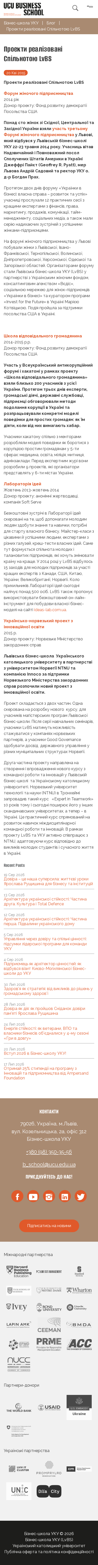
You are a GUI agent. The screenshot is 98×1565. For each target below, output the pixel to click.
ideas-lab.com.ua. (50, 609)
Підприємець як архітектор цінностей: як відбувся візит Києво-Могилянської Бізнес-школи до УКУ (45, 968)
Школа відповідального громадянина (43, 336)
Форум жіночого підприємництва (38, 93)
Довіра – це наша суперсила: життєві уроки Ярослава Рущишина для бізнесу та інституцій (48, 881)
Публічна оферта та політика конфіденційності (49, 1551)
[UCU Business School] (24, 8)
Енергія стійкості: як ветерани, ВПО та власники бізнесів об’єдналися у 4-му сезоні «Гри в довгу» (46, 1033)
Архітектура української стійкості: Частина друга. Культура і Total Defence (45, 901)
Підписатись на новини (49, 1225)
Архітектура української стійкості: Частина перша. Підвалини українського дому (45, 921)
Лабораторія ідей (22, 484)
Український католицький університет (49, 1545)
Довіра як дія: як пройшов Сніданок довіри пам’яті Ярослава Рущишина (44, 1011)
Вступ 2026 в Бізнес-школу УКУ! (35, 1053)
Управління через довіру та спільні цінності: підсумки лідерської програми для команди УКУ (45, 943)
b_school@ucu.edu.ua (49, 1164)
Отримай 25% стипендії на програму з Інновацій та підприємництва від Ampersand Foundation (46, 1073)
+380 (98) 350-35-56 (49, 1152)
